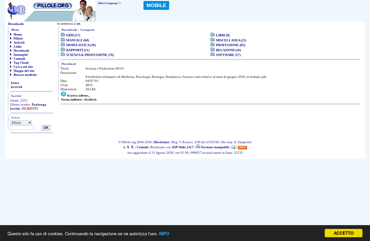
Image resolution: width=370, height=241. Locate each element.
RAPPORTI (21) (77, 50)
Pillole (18, 38)
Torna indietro (71, 99)
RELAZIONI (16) (228, 50)
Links (17, 46)
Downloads (21, 50)
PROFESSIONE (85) (230, 45)
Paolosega (39, 104)
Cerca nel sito (23, 67)
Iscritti (15, 108)
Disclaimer (162, 142)
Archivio (90, 99)
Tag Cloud (20, 63)
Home (17, 34)
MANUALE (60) (77, 40)
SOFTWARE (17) (228, 55)
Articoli (19, 42)
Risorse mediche (25, 75)
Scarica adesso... (78, 95)
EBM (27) (73, 35)
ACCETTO (344, 233)
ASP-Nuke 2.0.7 (183, 147)
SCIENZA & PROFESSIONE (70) (90, 55)
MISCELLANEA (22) (231, 40)
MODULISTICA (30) (81, 45)
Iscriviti (16, 87)
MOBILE (156, 5)
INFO (164, 233)
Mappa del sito (23, 71)
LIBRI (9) (223, 35)
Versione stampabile (214, 147)
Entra (14, 83)
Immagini (20, 54)
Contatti (19, 59)
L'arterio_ (72, 23)
